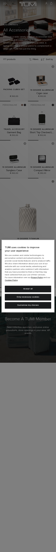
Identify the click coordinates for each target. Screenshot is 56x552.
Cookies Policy (11, 280)
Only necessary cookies (28, 297)
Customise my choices (28, 305)
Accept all (28, 289)
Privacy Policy (37, 278)
